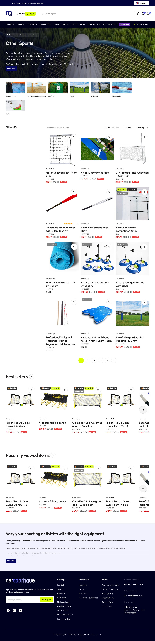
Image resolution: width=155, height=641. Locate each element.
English (142, 3)
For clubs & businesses (88, 597)
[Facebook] (8, 610)
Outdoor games (64, 606)
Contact (82, 593)
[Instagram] (14, 610)
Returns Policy (108, 602)
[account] (138, 13)
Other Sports (63, 610)
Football (60, 585)
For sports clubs (64, 619)
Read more (11, 69)
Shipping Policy (108, 597)
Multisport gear (63, 602)
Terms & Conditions (110, 589)
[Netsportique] (9, 13)
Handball (61, 593)
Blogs (81, 589)
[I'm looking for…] (42, 13)
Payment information (111, 585)
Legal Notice (107, 606)
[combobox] (87, 13)
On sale (25, 13)
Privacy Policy (107, 593)
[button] (68, 224)
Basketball (61, 597)
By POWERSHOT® (65, 614)
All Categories (21, 35)
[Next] (113, 360)
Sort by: (129, 128)
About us (83, 585)
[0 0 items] (148, 13)
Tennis (60, 589)
